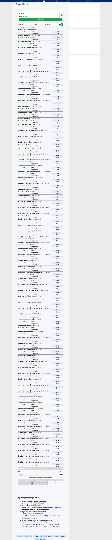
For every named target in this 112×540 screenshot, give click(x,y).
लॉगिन (89, 1)
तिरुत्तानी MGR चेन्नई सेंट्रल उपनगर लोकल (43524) (35, 516)
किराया (64, 1)
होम (23, 1)
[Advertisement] (84, 15)
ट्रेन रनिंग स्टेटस (30, 1)
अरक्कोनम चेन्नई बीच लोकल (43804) (31, 524)
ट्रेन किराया (62, 536)
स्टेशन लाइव (71, 1)
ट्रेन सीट (36, 536)
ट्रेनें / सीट (47, 1)
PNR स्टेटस (19, 536)
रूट (53, 1)
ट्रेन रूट (56, 536)
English (83, 1)
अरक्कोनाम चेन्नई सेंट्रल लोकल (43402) (52, 507)
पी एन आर (39, 1)
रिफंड (78, 1)
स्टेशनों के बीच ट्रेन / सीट (46, 536)
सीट (58, 1)
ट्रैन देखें (40, 19)
